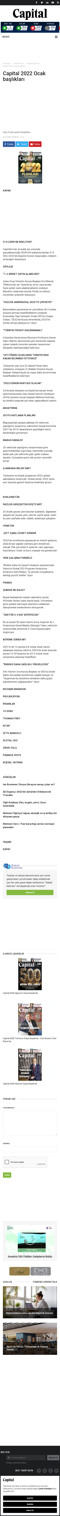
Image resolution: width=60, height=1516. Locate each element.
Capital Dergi (19, 63)
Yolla (7, 1175)
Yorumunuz (9, 1108)
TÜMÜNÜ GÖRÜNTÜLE (45, 1282)
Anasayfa (7, 63)
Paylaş (10, 144)
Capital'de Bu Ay (33, 63)
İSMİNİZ (6, 1144)
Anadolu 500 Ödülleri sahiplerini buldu (30, 1256)
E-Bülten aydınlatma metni (16, 1463)
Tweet (23, 144)
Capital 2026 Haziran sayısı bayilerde (20, 1084)
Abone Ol (30, 892)
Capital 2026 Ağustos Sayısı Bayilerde (20, 993)
